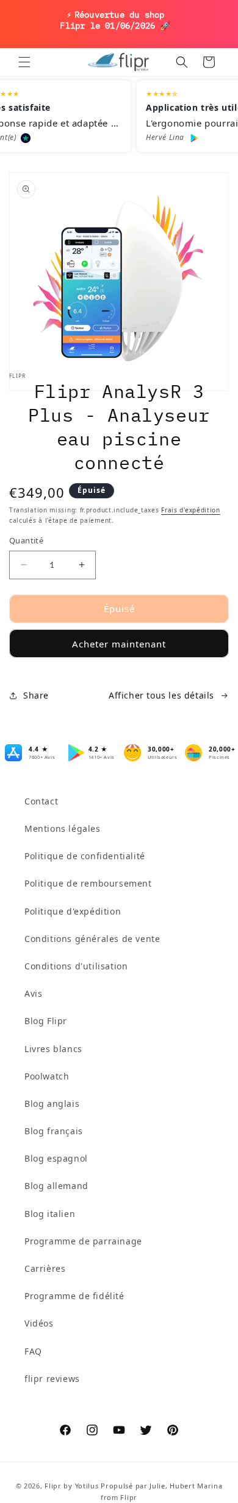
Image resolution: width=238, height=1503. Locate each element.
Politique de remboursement (88, 883)
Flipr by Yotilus (71, 1485)
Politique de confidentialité (84, 856)
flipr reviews (52, 1378)
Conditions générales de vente (92, 938)
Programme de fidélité (74, 1296)
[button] (24, 62)
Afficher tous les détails (161, 695)
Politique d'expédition (72, 911)
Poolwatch (46, 1076)
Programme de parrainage (83, 1241)
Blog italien (49, 1213)
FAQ (33, 1351)
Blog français (53, 1131)
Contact (41, 801)
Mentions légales (62, 828)
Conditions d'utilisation (76, 966)
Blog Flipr (45, 1021)
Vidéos (39, 1323)
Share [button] (36, 695)
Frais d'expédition (190, 510)
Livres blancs (53, 1049)
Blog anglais (51, 1103)
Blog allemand (56, 1185)
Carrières (44, 1268)
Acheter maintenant (119, 644)
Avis (33, 993)
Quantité (26, 540)
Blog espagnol (56, 1158)
